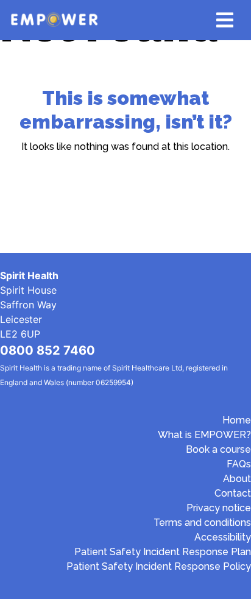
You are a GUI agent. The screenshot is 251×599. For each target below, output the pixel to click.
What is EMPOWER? (204, 435)
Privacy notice (218, 508)
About (237, 478)
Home (236, 420)
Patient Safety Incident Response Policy (158, 566)
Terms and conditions (202, 522)
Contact (232, 493)
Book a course (218, 449)
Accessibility (222, 537)
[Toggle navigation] (224, 20)
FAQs (239, 464)
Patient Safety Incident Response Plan (162, 552)
